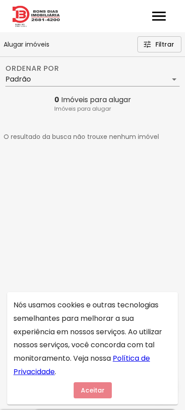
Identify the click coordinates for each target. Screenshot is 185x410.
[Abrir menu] (159, 16)
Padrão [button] (18, 79)
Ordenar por (32, 68)
